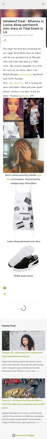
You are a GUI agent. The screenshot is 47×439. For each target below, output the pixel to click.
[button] (4, 40)
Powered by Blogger (25, 435)
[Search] (43, 4)
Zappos (25, 95)
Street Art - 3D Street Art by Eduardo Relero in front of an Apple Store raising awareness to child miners (23, 404)
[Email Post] (4, 289)
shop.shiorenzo (16, 82)
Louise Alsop (26, 74)
